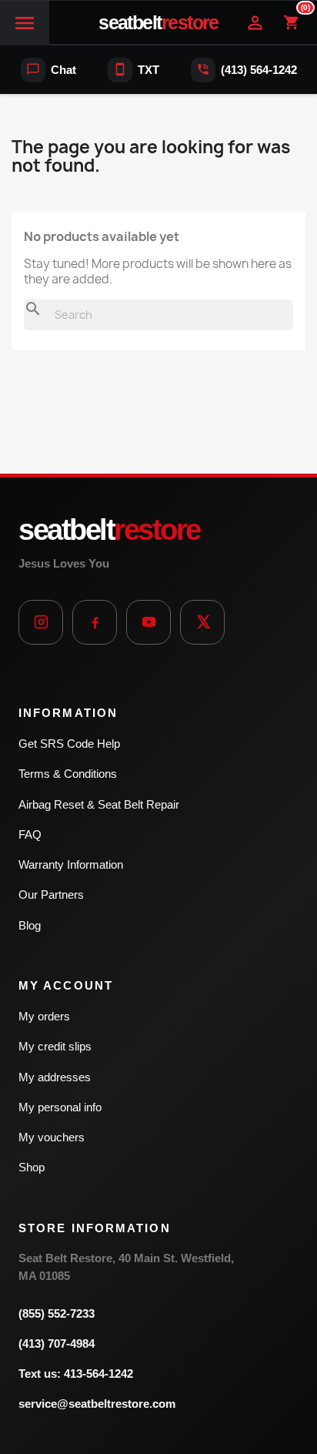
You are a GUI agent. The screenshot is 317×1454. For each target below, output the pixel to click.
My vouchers (51, 1137)
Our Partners (51, 894)
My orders (44, 1016)
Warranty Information (70, 864)
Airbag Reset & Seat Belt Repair (98, 804)
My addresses (54, 1077)
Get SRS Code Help (69, 743)
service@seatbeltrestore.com (96, 1403)
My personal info (60, 1107)
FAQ (30, 834)
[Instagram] (40, 622)
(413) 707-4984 (56, 1343)
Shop (31, 1167)
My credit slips (55, 1046)
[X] (202, 622)
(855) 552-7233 (56, 1313)
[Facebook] (94, 622)
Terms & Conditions (67, 773)
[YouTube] (148, 622)
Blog (29, 925)
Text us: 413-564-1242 (75, 1373)
